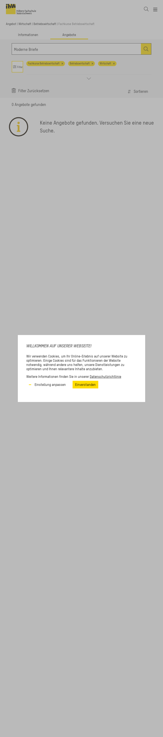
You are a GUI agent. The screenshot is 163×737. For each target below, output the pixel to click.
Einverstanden (85, 385)
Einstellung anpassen (50, 385)
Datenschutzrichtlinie (105, 376)
